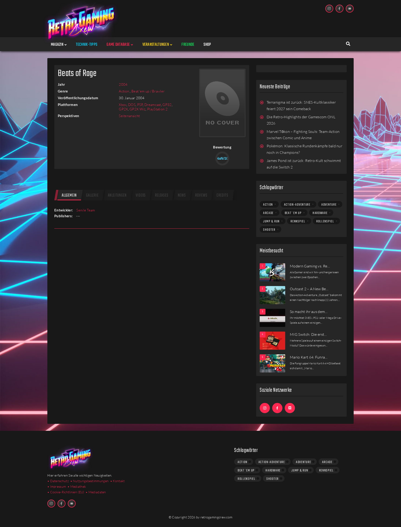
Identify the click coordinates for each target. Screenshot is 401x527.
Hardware (320, 213)
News (182, 195)
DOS (132, 104)
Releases (161, 195)
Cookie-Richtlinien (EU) (67, 492)
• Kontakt (117, 481)
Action (124, 91)
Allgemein (69, 195)
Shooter (269, 230)
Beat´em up (293, 213)
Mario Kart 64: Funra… (309, 357)
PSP (140, 104)
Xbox (122, 104)
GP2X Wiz (137, 109)
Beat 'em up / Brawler (148, 91)
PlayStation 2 (157, 109)
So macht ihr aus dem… (309, 311)
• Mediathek (77, 486)
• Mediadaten (96, 492)
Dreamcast (152, 104)
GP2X (123, 109)
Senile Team (85, 210)
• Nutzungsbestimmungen (89, 481)
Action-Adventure (297, 205)
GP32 (166, 104)
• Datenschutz (58, 481)
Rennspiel (298, 221)
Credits (222, 195)
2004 (123, 84)
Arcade (268, 213)
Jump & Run (271, 221)
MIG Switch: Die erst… (308, 334)
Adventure (328, 205)
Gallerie (92, 195)
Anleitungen (117, 195)
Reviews (201, 195)
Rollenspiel (325, 221)
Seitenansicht (129, 116)
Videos (141, 195)
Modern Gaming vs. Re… (310, 266)
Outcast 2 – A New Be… (309, 289)
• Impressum (56, 486)
